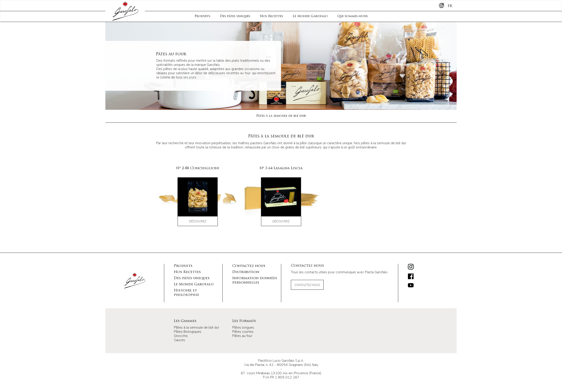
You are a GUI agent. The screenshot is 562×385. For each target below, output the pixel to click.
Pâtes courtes (243, 331)
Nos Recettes (271, 16)
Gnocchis (181, 335)
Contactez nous (248, 266)
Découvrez (197, 221)
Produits (202, 16)
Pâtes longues (243, 327)
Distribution (245, 272)
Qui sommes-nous (352, 16)
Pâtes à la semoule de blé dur (281, 116)
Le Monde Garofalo (310, 16)
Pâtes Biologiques (187, 331)
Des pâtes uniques (235, 16)
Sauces (179, 340)
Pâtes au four (242, 335)
